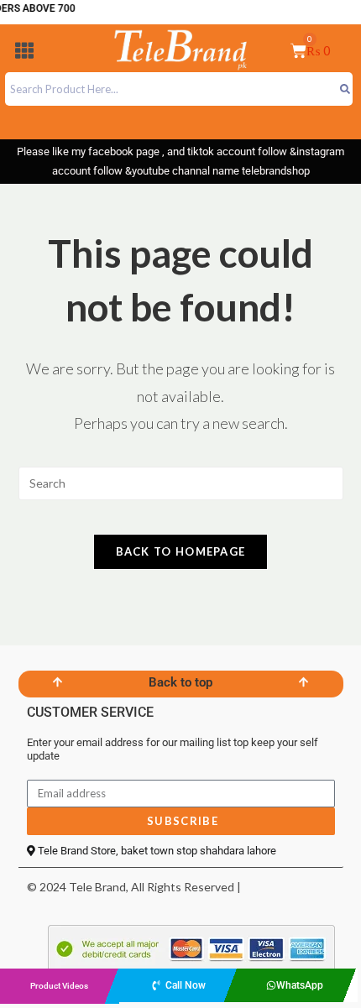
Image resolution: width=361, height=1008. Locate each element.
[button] (24, 53)
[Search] (345, 89)
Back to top (180, 682)
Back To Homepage (181, 551)
